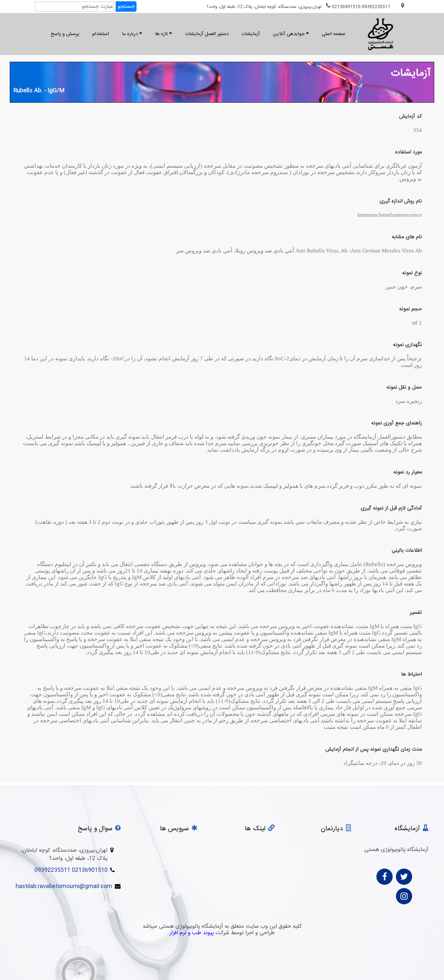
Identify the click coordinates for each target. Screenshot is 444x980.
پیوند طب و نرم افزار (192, 932)
